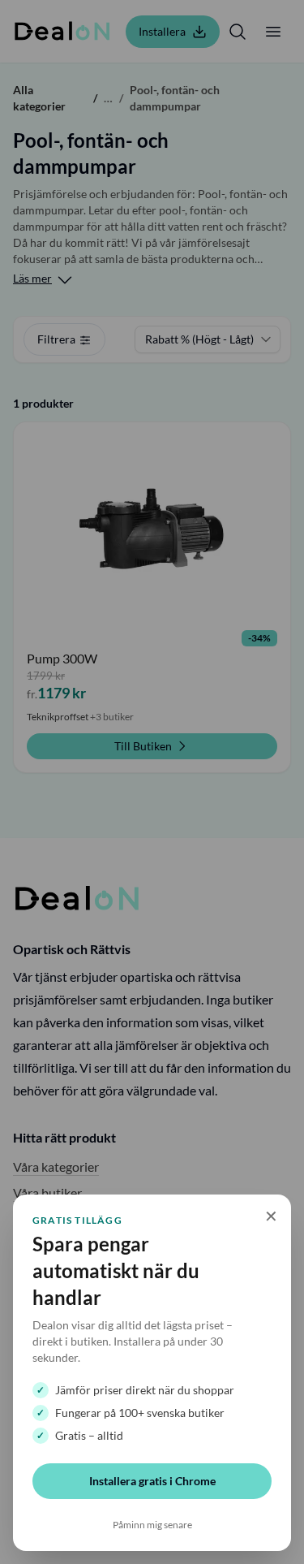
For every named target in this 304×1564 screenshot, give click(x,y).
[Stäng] (152, 782)
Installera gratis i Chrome (152, 1481)
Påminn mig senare (152, 1525)
